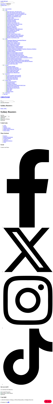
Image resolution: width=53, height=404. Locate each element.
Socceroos (14, 81)
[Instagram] (27, 328)
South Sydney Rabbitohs (23, 60)
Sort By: (2, 115)
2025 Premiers (16, 44)
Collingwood (16, 19)
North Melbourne (19, 29)
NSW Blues (15, 41)
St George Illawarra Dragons (26, 61)
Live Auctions (8, 8)
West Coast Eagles (19, 35)
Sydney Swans (17, 34)
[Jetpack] (8, 402)
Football (13, 82)
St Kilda (13, 32)
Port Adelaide (16, 30)
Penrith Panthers (18, 58)
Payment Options (7, 138)
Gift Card (5, 94)
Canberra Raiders (19, 47)
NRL (6, 38)
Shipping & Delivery (7, 140)
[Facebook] (27, 227)
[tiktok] (27, 384)
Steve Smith (15, 71)
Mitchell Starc (16, 72)
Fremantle (14, 21)
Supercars (7, 73)
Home (2, 108)
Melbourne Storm (19, 53)
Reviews (5, 135)
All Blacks (14, 84)
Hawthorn (14, 26)
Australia (13, 66)
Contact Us (5, 139)
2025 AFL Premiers (20, 12)
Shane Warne (16, 70)
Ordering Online (6, 128)
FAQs (4, 142)
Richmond (14, 31)
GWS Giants (16, 25)
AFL (6, 10)
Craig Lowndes (17, 75)
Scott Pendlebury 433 (21, 14)
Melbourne (14, 27)
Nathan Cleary (17, 42)
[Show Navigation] (8, 5)
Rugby (11, 91)
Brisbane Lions (17, 16)
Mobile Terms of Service (8, 129)
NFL (10, 90)
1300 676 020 (5, 97)
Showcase (7, 92)
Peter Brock (15, 77)
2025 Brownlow (18, 11)
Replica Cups (16, 37)
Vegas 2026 (15, 63)
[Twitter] (27, 271)
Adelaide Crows (18, 15)
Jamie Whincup (17, 76)
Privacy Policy (6, 130)
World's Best (8, 80)
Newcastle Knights (19, 55)
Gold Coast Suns (18, 24)
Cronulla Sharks (18, 50)
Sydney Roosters (18, 62)
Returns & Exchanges (8, 137)
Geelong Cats (16, 22)
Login (4, 125)
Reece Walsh (16, 45)
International (15, 67)
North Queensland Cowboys (26, 57)
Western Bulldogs (19, 36)
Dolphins (13, 51)
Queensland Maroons (21, 40)
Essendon (13, 20)
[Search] (7, 5)
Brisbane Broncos (19, 46)
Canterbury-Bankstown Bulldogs (29, 49)
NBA (11, 89)
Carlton (12, 17)
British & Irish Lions (20, 85)
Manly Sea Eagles (19, 52)
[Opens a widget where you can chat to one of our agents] (48, 401)
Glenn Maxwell (17, 68)
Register (5, 126)
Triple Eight (15, 79)
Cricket (6, 65)
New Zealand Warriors (22, 56)
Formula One (16, 86)
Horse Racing (16, 87)
